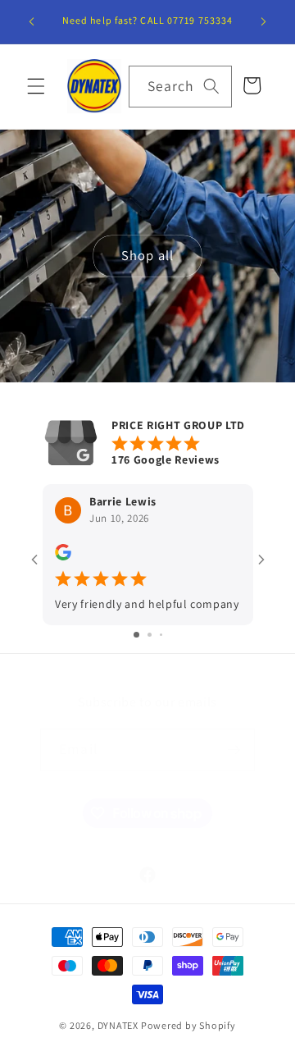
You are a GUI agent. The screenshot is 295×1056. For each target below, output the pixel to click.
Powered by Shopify (188, 1025)
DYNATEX (118, 1025)
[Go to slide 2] (150, 635)
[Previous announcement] (32, 22)
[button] (36, 86)
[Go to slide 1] (136, 635)
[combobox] (180, 86)
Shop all (147, 255)
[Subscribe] (233, 750)
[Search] (211, 86)
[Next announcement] (264, 22)
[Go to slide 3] (161, 634)
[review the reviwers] (63, 556)
